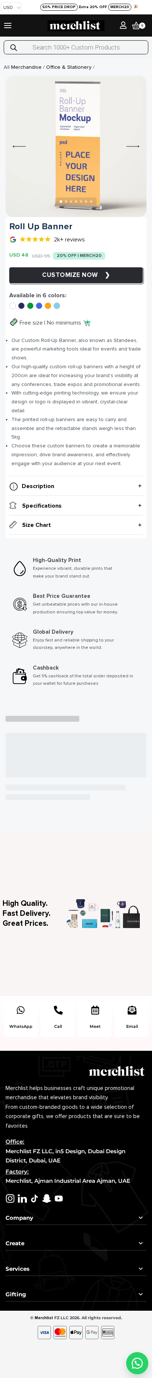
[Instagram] (10, 1198)
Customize (62, 275)
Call (58, 1026)
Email (132, 1026)
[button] (137, 1363)
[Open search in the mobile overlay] (76, 47)
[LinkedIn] (22, 1198)
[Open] (8, 25)
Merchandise (26, 67)
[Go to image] (61, 201)
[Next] (133, 146)
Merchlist (44, 1318)
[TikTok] (34, 1198)
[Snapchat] (46, 1198)
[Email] (132, 1010)
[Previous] (19, 146)
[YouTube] (58, 1198)
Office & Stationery (68, 67)
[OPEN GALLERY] (76, 146)
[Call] (58, 1010)
